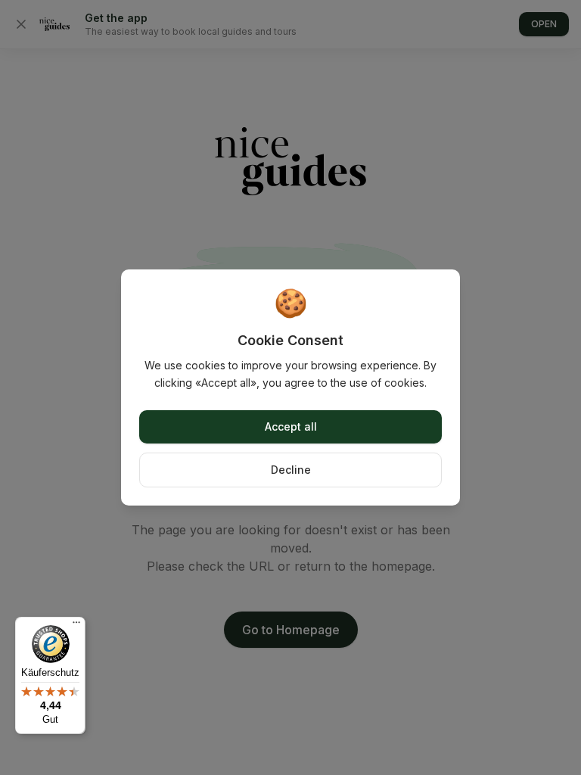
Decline (291, 469)
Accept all (291, 426)
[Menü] (76, 626)
